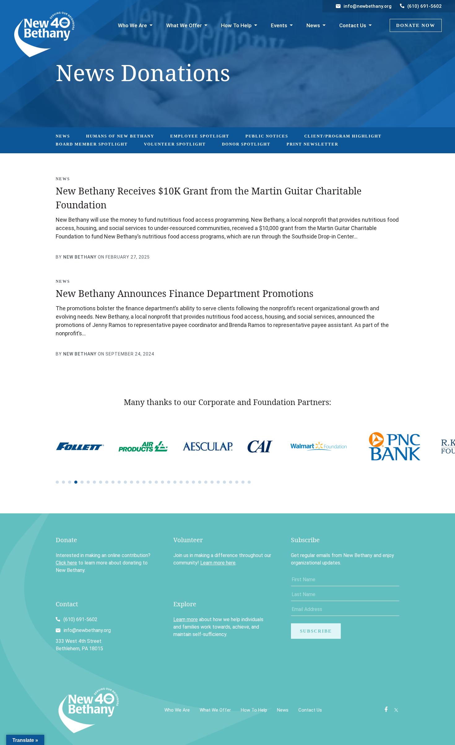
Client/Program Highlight (343, 136)
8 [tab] (100, 482)
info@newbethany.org (368, 6)
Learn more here (218, 563)
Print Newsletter (312, 144)
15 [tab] (143, 482)
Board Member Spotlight (92, 144)
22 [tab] (187, 482)
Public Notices (266, 136)
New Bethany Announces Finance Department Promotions (185, 293)
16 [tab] (150, 482)
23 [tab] (193, 482)
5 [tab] (82, 482)
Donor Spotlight (246, 144)
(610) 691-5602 (424, 6)
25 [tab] (205, 482)
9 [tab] (106, 482)
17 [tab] (156, 482)
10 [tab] (113, 482)
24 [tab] (199, 482)
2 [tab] (63, 482)
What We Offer (184, 25)
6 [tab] (88, 482)
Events (279, 25)
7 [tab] (94, 482)
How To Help (236, 25)
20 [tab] (174, 482)
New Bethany (80, 257)
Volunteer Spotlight (175, 144)
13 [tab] (131, 482)
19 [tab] (168, 482)
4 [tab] (75, 482)
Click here (66, 563)
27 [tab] (218, 482)
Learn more (185, 619)
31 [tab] (243, 482)
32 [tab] (249, 482)
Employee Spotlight (199, 136)
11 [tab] (119, 482)
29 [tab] (230, 482)
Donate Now (415, 25)
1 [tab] (57, 482)
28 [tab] (224, 482)
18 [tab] (162, 482)
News (313, 25)
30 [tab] (236, 482)
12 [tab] (125, 482)
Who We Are (132, 25)
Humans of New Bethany (120, 136)
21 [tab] (181, 482)
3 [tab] (69, 482)
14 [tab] (137, 482)
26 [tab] (212, 482)
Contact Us (352, 25)
